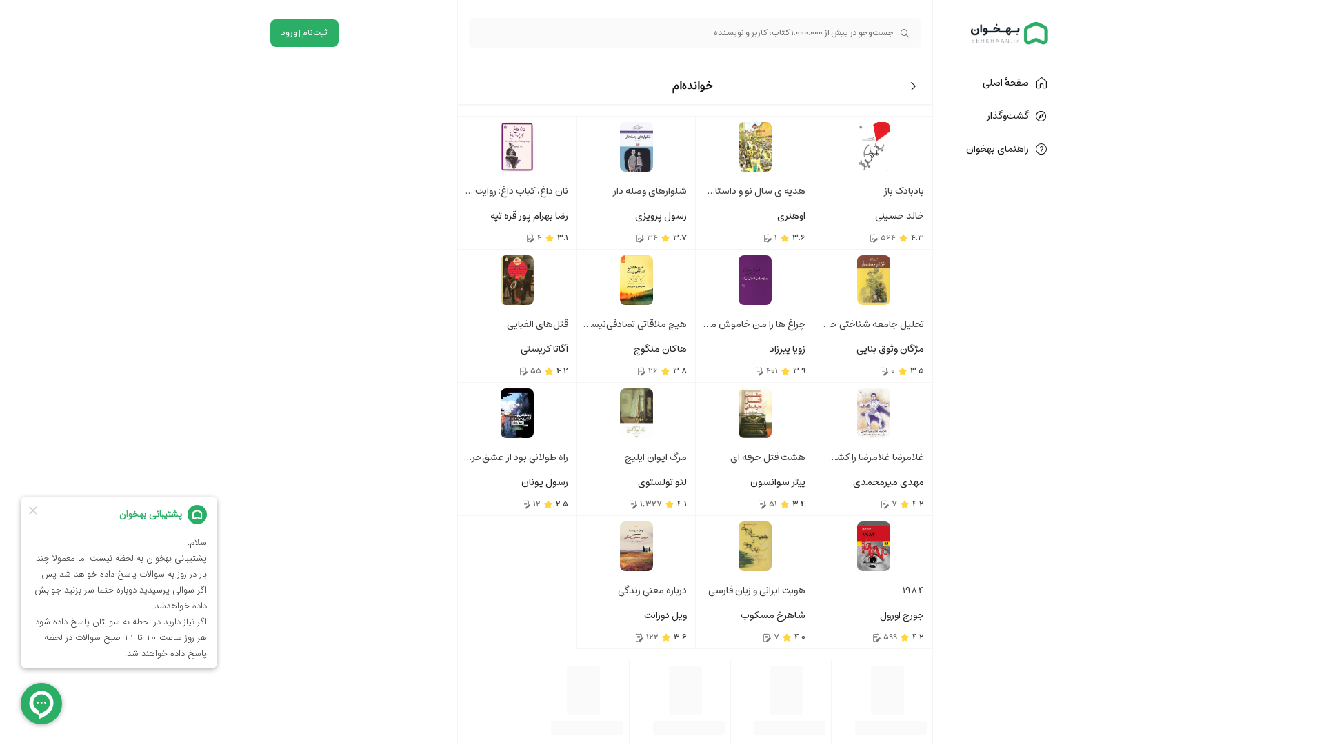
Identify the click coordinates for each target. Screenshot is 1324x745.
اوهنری (791, 216)
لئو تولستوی (662, 482)
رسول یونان (544, 482)
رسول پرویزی (661, 216)
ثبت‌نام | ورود (304, 33)
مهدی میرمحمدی (888, 482)
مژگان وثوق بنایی (890, 349)
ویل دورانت (665, 615)
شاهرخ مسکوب (773, 615)
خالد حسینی (899, 216)
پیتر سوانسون (777, 482)
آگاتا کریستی (544, 349)
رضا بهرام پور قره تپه (529, 216)
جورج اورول (902, 615)
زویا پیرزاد (787, 349)
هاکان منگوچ (660, 349)
